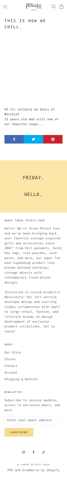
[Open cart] (61, 6)
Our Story (12, 352)
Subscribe (19, 432)
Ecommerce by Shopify (41, 470)
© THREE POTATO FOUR (33, 465)
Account (10, 372)
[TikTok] (43, 452)
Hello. (33, 194)
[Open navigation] (5, 6)
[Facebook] (33, 452)
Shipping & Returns (21, 379)
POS (10, 470)
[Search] (53, 6)
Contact (10, 366)
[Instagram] (23, 452)
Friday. (33, 177)
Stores (10, 359)
